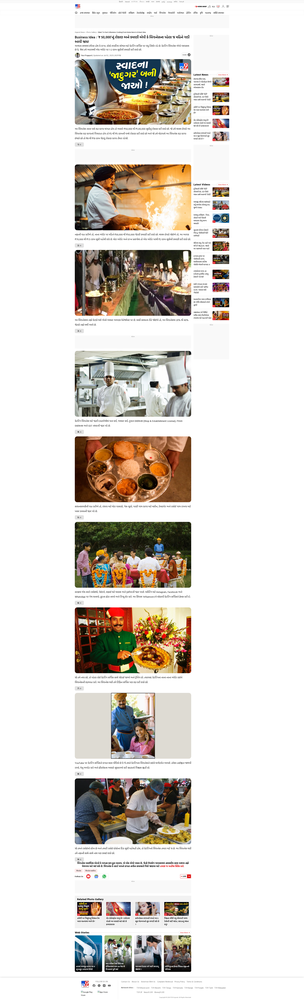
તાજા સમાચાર (85, 12)
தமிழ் (163, 1)
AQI (213, 6)
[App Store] (104, 993)
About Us (135, 981)
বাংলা (152, 1)
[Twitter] (99, 985)
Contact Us (125, 981)
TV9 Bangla (188, 987)
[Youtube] (88, 876)
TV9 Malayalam (220, 987)
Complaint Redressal (165, 981)
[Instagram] (104, 985)
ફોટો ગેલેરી (122, 12)
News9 (127, 1)
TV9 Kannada (178, 987)
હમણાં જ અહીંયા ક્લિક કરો (172, 866)
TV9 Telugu (166, 987)
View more (184, 932)
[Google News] (96, 876)
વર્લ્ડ (155, 12)
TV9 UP (139, 992)
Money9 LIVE (159, 992)
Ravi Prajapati (86, 55)
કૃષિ (201, 12)
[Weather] (210, 6)
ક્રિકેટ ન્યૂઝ (96, 12)
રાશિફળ (131, 12)
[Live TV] (217, 6)
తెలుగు (142, 1)
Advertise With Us (148, 981)
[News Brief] (201, 6)
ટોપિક (195, 12)
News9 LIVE (148, 992)
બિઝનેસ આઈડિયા (90, 871)
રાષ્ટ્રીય (149, 12)
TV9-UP (181, 1)
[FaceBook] (94, 985)
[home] (76, 12)
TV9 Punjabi (199, 987)
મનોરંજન (180, 12)
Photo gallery (91, 32)
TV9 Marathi (156, 987)
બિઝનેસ (162, 12)
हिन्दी (121, 1)
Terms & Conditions (194, 981)
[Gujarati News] (77, 6)
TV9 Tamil (209, 987)
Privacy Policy (180, 981)
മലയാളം (169, 1)
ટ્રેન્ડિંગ (188, 12)
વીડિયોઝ (113, 12)
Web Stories (82, 932)
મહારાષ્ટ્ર (208, 12)
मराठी (148, 1)
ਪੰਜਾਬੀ (158, 1)
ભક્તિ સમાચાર (218, 12)
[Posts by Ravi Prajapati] (77, 55)
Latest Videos (202, 184)
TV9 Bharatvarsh (143, 987)
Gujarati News (80, 32)
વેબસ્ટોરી (171, 12)
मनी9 (175, 1)
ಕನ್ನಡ (134, 1)
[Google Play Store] (88, 993)
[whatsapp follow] (104, 876)
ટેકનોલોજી (140, 12)
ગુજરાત (104, 12)
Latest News (201, 74)
